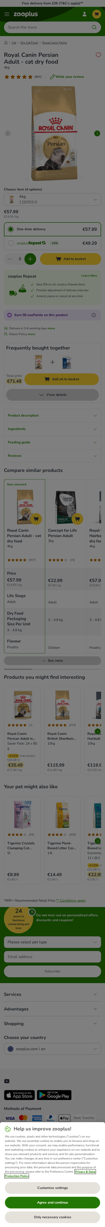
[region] (52, 1174)
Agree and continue (52, 1202)
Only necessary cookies (52, 1217)
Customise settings (52, 1188)
